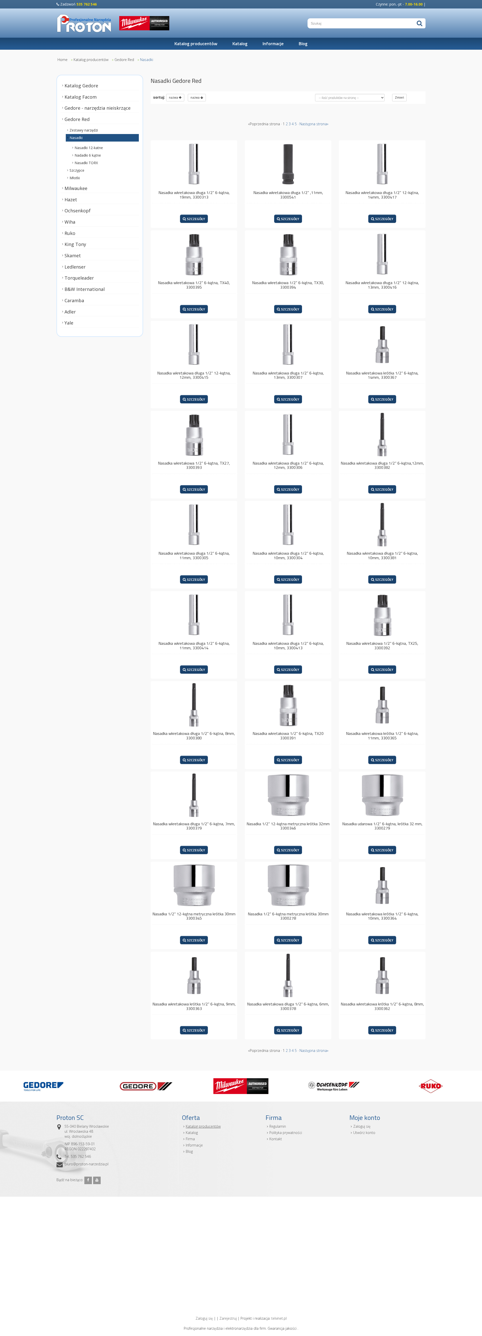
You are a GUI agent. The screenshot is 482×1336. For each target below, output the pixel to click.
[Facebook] (88, 1180)
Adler (70, 311)
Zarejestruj (228, 1318)
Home (62, 59)
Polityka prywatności (285, 1132)
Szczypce (77, 170)
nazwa (174, 97)
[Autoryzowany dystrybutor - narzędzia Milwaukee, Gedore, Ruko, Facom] (84, 23)
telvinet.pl (279, 1318)
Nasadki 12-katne (89, 147)
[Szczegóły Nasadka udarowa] (382, 794)
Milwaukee (76, 188)
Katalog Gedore (81, 86)
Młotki (75, 177)
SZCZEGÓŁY (195, 218)
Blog (303, 43)
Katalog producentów (195, 43)
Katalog (240, 43)
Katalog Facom (81, 97)
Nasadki (146, 59)
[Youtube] (97, 1180)
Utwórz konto (364, 1132)
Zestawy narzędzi (84, 130)
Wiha (70, 222)
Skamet (73, 255)
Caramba (74, 300)
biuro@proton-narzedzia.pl (86, 1164)
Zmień (399, 97)
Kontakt (275, 1138)
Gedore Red (124, 59)
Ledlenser (75, 267)
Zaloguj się (362, 1126)
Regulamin (277, 1126)
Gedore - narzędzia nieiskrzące (98, 108)
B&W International (85, 289)
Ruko (70, 233)
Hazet (71, 199)
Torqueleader (79, 278)
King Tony (75, 244)
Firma (190, 1138)
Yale (69, 323)
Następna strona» (313, 123)
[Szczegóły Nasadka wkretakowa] (194, 163)
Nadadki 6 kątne (88, 155)
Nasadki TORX (86, 162)
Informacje (273, 43)
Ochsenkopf (78, 211)
